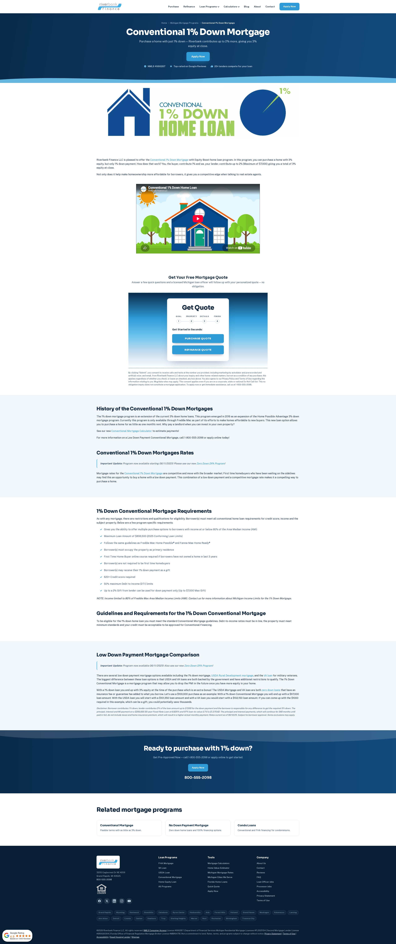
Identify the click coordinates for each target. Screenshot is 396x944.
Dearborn (152, 918)
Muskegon (264, 912)
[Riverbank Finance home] (110, 6)
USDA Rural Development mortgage (232, 675)
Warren (194, 918)
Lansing (293, 912)
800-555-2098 (198, 777)
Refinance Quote (198, 349)
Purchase (173, 6)
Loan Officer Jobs (265, 882)
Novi (204, 918)
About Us (261, 863)
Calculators (230, 6)
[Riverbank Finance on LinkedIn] (114, 901)
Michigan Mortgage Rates (220, 872)
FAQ (259, 877)
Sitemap (135, 937)
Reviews (261, 872)
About (257, 6)
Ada (207, 912)
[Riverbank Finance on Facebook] (99, 901)
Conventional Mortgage (170, 877)
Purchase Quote (198, 338)
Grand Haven (248, 912)
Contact (270, 6)
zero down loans (271, 690)
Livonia (128, 918)
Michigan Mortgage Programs (184, 23)
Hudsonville (195, 912)
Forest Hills (220, 912)
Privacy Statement (266, 896)
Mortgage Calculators (218, 863)
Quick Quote (214, 886)
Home (164, 23)
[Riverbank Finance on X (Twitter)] (107, 901)
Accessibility (263, 891)
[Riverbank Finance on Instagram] (122, 901)
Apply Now (289, 6)
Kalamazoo (279, 912)
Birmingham (231, 918)
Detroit (116, 918)
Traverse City (248, 918)
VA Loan (162, 868)
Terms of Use (263, 900)
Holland (234, 912)
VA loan (268, 675)
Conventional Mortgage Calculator (131, 431)
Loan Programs (208, 6)
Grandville (148, 912)
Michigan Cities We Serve (220, 877)
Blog (246, 6)
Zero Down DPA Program (210, 463)
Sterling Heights (178, 918)
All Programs (164, 886)
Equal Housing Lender (120, 937)
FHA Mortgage (165, 863)
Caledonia (163, 912)
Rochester (216, 918)
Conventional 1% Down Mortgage (169, 159)
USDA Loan (164, 872)
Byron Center (179, 912)
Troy (163, 918)
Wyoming (120, 912)
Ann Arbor (103, 918)
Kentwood (134, 912)
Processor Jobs (264, 886)
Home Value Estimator (218, 868)
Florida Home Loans (217, 882)
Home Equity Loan (167, 882)
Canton (139, 918)
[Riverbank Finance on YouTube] (129, 901)
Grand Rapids (105, 912)
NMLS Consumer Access (155, 930)
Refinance (189, 6)
